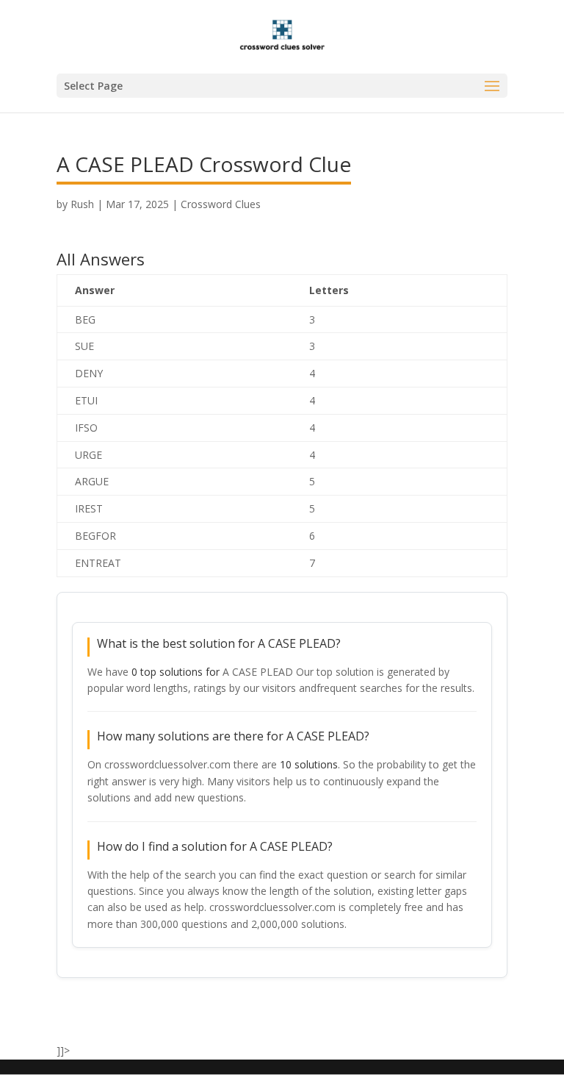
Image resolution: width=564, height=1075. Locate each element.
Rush (82, 204)
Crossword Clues (221, 204)
